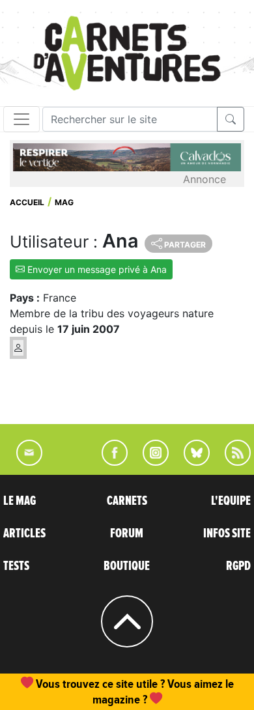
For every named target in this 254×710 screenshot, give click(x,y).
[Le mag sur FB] (109, 461)
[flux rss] (231, 461)
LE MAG (19, 500)
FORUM (126, 533)
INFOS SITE (227, 533)
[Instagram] (150, 461)
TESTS (16, 566)
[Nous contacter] (22, 461)
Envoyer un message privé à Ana (96, 269)
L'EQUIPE (231, 500)
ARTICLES (24, 533)
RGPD (238, 566)
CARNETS (127, 500)
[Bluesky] (190, 461)
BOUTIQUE (127, 566)
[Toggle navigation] (21, 119)
